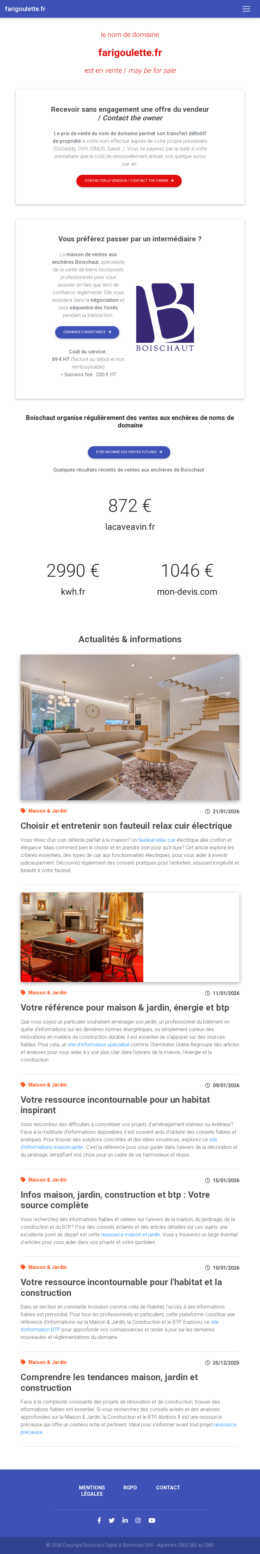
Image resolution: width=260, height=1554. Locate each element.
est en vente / (130, 70)
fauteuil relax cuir (156, 840)
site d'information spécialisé (99, 1045)
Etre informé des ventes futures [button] (126, 452)
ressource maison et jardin (130, 1235)
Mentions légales (92, 1491)
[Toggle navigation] (246, 9)
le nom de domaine (130, 34)
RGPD (130, 1488)
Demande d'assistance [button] (84, 332)
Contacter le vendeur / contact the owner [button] (126, 181)
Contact (168, 1488)
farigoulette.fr (130, 53)
